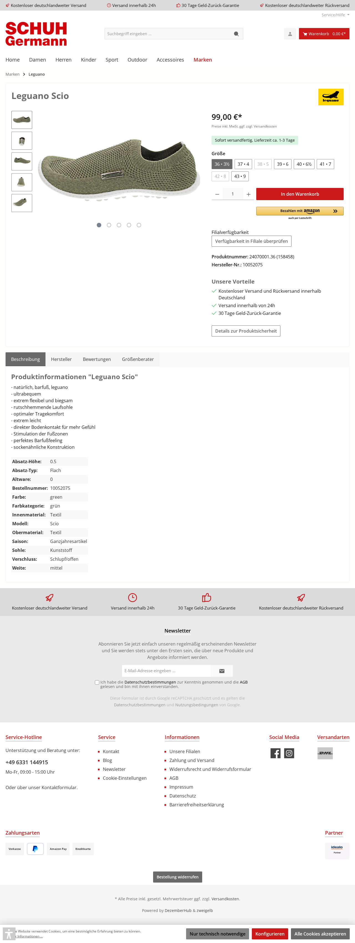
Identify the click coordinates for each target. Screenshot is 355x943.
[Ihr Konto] (290, 33)
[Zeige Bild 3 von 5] (119, 225)
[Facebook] (275, 753)
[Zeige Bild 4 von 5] (129, 225)
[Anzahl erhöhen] (248, 194)
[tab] (25, 359)
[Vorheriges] (42, 170)
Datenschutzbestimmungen (140, 704)
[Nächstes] (196, 170)
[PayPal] (35, 849)
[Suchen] (236, 33)
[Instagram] (289, 753)
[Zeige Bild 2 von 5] (109, 225)
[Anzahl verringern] (217, 194)
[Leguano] (331, 96)
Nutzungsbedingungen (196, 704)
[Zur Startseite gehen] (36, 34)
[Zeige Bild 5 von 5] (139, 225)
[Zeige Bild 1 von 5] (99, 225)
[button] (300, 213)
